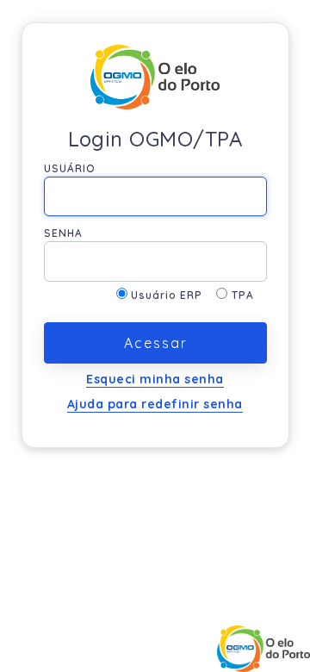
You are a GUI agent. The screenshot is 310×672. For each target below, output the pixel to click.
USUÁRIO (70, 168)
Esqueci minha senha (155, 379)
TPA (243, 295)
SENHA (63, 233)
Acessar (155, 343)
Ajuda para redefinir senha (155, 404)
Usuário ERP (173, 295)
